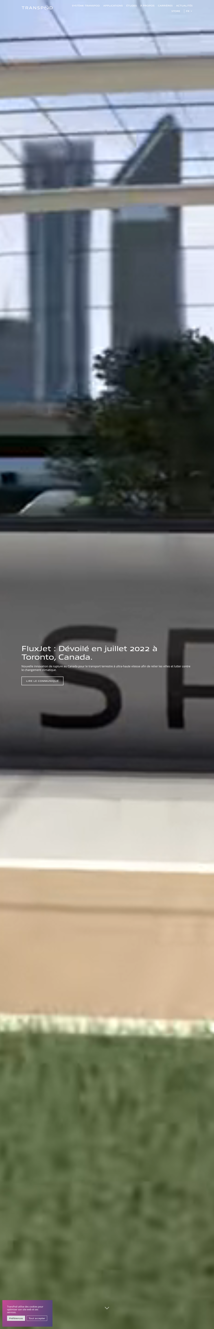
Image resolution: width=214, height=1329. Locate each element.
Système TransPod (86, 5)
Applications (113, 5)
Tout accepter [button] (37, 1318)
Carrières (165, 5)
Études (131, 5)
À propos (147, 5)
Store (175, 11)
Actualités (184, 5)
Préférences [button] (16, 1318)
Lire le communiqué (42, 680)
